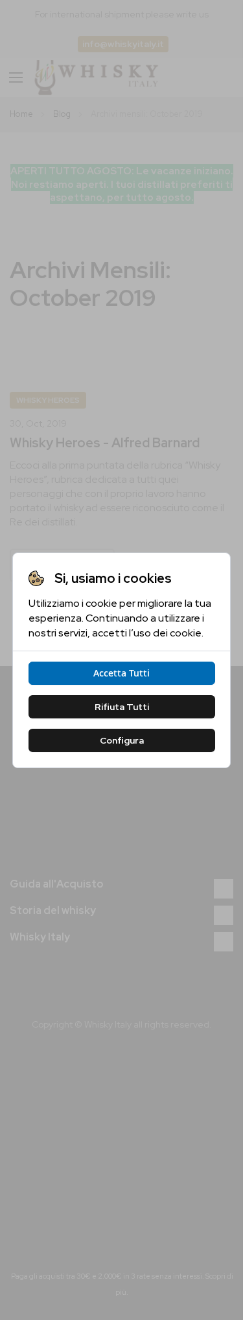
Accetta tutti (121, 673)
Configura (122, 740)
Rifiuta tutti (122, 707)
